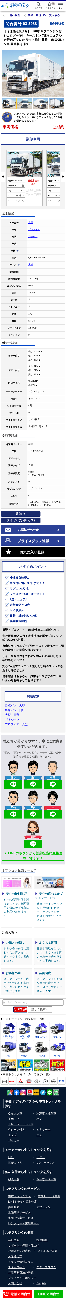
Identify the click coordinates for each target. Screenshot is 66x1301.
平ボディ (13, 1118)
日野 (30, 222)
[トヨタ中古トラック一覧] (37, 1081)
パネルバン (12, 719)
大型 (30, 264)
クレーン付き (16, 1129)
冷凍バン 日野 (15, 710)
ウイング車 (15, 1113)
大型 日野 (12, 714)
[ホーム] (15, 5)
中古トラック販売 (19, 1196)
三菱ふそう (15, 1162)
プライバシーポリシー (22, 1277)
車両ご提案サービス (20, 1217)
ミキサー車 (43, 1129)
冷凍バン (32, 236)
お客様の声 (15, 1256)
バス (39, 1135)
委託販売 (13, 1207)
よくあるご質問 (47, 1250)
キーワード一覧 (46, 1179)
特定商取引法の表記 (20, 1272)
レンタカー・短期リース (23, 1223)
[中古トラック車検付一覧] (41, 1065)
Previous (5, 73)
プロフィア (34, 229)
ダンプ (12, 1135)
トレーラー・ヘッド (20, 1124)
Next (60, 73)
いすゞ (40, 1157)
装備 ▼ (20, 514)
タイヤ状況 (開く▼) (21, 520)
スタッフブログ (46, 1267)
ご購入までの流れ (19, 1250)
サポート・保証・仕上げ (23, 1245)
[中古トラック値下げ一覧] (57, 1065)
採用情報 (42, 1240)
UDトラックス (45, 1162)
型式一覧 (13, 1179)
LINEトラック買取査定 (22, 1201)
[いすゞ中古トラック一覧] (13, 1081)
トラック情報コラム (20, 1261)
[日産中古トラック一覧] (53, 1081)
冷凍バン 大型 (15, 705)
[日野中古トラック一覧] (5, 1081)
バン (39, 1118)
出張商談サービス (19, 1212)
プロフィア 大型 (16, 724)
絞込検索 (21, 1009)
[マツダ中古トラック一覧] (45, 1081)
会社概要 (13, 1240)
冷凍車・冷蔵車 (46, 1113)
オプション (43, 1207)
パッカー (13, 1140)
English (41, 1283)
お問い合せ (15, 1283)
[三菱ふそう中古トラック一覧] (21, 1081)
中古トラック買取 (49, 1196)
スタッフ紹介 (16, 1267)
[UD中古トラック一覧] (29, 1081)
